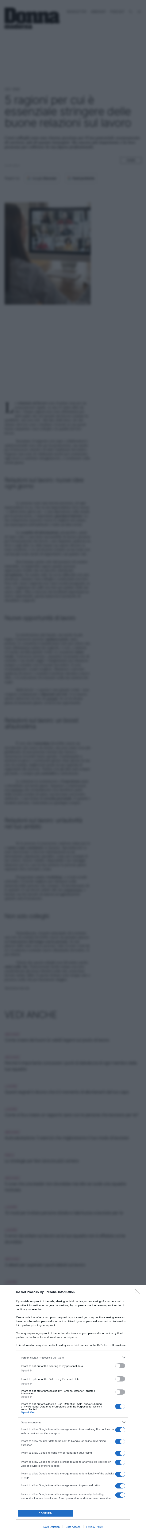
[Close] (138, 1292)
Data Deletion (51, 1526)
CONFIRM (46, 1513)
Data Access (73, 1526)
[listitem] (73, 1357)
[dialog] (73, 1409)
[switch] (120, 1365)
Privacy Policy (94, 1526)
